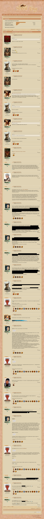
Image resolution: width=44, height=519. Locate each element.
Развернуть (14, 330)
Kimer (6, 89)
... (6, 30)
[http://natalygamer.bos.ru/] (7, 211)
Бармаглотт (7, 172)
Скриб (6, 60)
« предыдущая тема (32, 29)
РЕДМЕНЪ (6, 297)
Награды (14, 113)
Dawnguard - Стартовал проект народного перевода (18, 151)
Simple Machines (39, 515)
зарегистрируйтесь (29, 0)
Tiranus (6, 47)
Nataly (6, 202)
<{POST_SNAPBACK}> (25, 189)
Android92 (6, 314)
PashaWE (6, 475)
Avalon (6, 162)
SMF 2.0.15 (33, 515)
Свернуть (14, 421)
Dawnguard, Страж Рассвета (17, 147)
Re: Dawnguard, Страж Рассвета (17, 34)
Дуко (5, 377)
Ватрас (6, 147)
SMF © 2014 (36, 515)
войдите (24, 0)
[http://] (7, 166)
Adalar (6, 35)
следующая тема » (38, 29)
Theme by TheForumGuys (38, 517)
